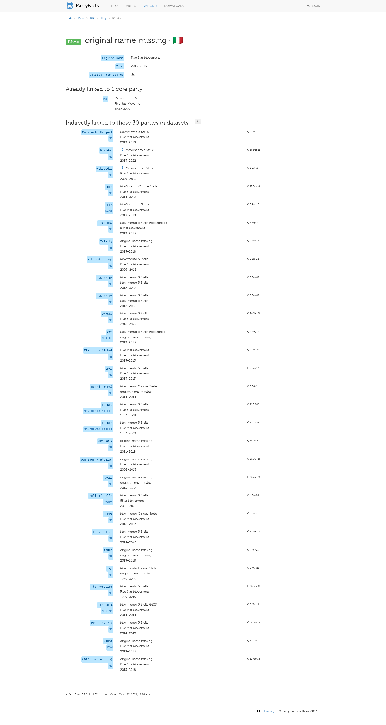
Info (114, 6)
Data (81, 18)
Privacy (269, 711)
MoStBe (107, 338)
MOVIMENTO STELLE (98, 411)
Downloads (174, 6)
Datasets (150, 6)
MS (105, 98)
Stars (108, 502)
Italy (104, 18)
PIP (92, 18)
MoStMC (107, 611)
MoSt (109, 211)
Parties (130, 6)
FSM (110, 647)
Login (315, 6)
